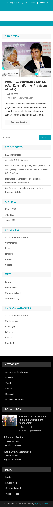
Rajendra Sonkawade (12, 445)
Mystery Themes (41, 504)
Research (9, 259)
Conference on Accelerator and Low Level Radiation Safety (24, 190)
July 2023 (9, 215)
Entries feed (11, 287)
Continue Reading (19, 122)
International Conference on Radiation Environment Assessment (23, 181)
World (8, 383)
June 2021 (10, 220)
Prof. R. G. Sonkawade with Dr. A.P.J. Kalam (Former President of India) (26, 85)
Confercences (11, 243)
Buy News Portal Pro (14, 399)
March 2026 (10, 209)
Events (8, 248)
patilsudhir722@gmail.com (20, 98)
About (33, 3)
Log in (8, 282)
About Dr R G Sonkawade (17, 160)
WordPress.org (12, 298)
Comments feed (13, 293)
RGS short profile (13, 155)
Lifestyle (9, 254)
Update (8, 265)
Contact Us (43, 3)
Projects (9, 377)
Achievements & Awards (16, 237)
